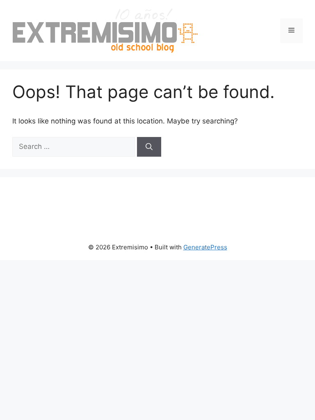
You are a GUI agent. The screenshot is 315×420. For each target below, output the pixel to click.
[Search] (149, 147)
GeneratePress (205, 247)
